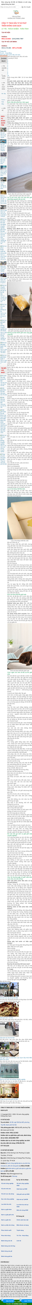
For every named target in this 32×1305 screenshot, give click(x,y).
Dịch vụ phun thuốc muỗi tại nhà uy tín (4, 257)
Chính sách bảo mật (22, 1220)
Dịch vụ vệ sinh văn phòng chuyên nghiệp (3, 448)
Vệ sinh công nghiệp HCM (23, 1184)
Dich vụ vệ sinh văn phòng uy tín (3, 315)
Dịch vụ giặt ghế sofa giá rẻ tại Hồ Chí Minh (4, 160)
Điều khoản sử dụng (23, 1225)
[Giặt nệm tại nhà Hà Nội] (3, 402)
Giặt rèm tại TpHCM (22, 1199)
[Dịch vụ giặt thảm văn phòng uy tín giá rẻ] (3, 276)
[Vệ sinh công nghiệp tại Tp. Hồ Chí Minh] (3, 181)
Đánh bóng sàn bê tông (8, 1246)
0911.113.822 (6, 39)
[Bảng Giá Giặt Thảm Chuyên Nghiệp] (3, 265)
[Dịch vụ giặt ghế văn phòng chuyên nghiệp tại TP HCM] (3, 331)
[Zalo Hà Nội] (2, 1300)
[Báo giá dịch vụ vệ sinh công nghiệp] (3, 131)
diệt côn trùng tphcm (14, 1166)
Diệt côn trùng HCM (22, 1210)
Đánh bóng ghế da (6, 1256)
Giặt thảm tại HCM (22, 1189)
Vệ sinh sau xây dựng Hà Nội (4, 384)
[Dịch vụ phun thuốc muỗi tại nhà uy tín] (3, 253)
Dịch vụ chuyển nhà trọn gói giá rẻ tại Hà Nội (4, 298)
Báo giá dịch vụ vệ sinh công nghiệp (3, 135)
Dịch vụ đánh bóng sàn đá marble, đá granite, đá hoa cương (3, 199)
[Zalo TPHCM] (20, 1300)
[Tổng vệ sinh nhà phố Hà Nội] (3, 459)
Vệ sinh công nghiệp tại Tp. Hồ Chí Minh (3, 185)
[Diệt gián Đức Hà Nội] (3, 391)
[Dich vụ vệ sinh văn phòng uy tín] (3, 311)
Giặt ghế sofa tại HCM (23, 1194)
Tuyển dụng (20, 1230)
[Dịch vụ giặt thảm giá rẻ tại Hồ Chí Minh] (3, 169)
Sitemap (14, 1176)
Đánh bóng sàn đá (6, 1240)
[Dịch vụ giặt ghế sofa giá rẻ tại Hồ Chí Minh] (3, 156)
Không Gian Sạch (20, 1304)
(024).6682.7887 (17, 39)
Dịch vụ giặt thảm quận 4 (4, 362)
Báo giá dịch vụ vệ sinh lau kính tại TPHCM (3, 147)
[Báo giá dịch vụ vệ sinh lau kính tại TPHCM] (3, 143)
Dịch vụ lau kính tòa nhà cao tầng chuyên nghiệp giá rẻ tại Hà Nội (3, 238)
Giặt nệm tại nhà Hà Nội (3, 406)
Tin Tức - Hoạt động (22, 1235)
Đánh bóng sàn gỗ (6, 1251)
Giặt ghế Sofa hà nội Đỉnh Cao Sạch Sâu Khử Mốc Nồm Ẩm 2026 (4, 428)
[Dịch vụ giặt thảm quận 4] (3, 359)
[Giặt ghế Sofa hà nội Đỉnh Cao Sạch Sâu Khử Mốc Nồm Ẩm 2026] (3, 422)
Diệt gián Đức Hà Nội (4, 394)
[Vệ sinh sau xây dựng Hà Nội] (3, 381)
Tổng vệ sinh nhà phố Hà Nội (4, 462)
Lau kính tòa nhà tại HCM (22, 1205)
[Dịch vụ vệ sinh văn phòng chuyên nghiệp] (3, 444)
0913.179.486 (6, 48)
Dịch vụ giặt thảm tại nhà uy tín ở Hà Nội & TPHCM (4, 213)
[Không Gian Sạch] (16, 15)
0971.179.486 (17, 48)
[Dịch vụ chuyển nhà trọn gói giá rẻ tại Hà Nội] (3, 294)
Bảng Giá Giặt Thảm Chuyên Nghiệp (3, 269)
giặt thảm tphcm (11, 1168)
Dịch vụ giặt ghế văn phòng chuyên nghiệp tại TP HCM (4, 336)
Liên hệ (19, 1240)
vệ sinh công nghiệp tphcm (14, 1163)
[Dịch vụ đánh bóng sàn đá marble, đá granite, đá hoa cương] (3, 194)
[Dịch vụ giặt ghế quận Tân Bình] (3, 348)
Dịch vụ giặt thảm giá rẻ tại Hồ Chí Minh (4, 173)
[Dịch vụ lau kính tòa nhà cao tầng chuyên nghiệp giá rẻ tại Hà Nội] (3, 231)
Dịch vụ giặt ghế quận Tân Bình (4, 351)
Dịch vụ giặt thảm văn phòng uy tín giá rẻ (4, 280)
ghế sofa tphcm (21, 1168)
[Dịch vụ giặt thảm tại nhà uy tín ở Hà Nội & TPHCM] (3, 208)
